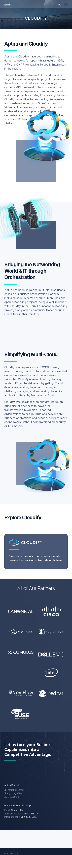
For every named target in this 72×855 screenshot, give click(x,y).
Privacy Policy (12, 805)
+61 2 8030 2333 (28, 816)
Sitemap (26, 805)
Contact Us (17, 810)
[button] (66, 4)
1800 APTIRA (31, 813)
